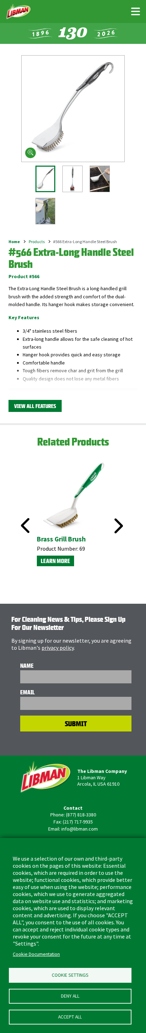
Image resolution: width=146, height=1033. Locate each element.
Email (27, 692)
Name (27, 665)
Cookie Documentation (36, 954)
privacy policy (57, 647)
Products (37, 241)
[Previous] (23, 517)
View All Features (35, 406)
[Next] (117, 526)
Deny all (70, 996)
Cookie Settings (70, 975)
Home (14, 241)
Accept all (70, 1017)
